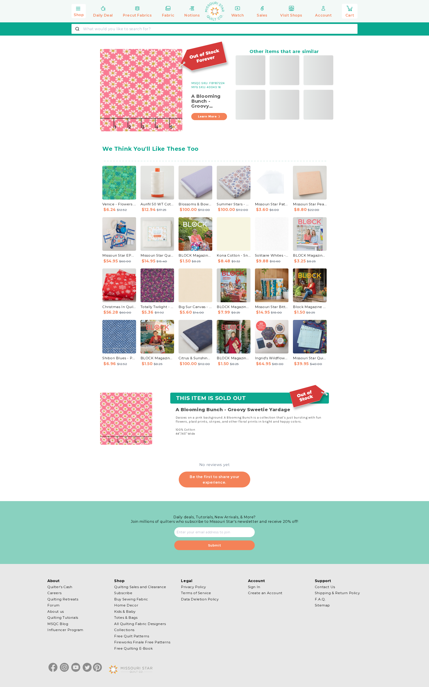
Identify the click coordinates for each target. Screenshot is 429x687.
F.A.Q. (320, 599)
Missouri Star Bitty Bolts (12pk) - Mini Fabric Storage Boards (272, 307)
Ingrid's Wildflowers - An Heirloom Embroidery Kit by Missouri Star (272, 358)
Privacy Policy (193, 587)
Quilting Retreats (62, 599)
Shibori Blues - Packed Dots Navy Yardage (119, 358)
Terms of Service (196, 593)
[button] (79, 10)
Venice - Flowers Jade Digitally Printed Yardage (119, 204)
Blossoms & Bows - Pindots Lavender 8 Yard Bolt (195, 204)
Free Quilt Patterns (131, 636)
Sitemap (322, 605)
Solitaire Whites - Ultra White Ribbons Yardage (272, 255)
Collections (124, 630)
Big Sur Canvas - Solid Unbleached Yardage (195, 307)
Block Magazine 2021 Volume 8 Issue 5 (310, 307)
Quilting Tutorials (62, 617)
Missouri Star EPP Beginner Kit (119, 255)
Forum (53, 605)
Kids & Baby (125, 611)
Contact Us (325, 587)
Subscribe (123, 593)
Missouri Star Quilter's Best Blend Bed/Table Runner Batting (157, 255)
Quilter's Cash (59, 587)
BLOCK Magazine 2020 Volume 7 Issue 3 (157, 358)
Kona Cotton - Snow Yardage (233, 255)
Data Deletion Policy (200, 599)
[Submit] (78, 29)
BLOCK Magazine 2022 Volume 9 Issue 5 (233, 358)
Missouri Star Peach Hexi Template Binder (310, 204)
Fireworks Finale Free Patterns (142, 642)
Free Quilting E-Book (133, 648)
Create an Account (265, 593)
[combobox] (214, 29)
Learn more (207, 116)
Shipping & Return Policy (337, 593)
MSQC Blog (57, 624)
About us (55, 611)
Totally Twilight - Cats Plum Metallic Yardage (157, 307)
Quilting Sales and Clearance (140, 587)
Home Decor (126, 605)
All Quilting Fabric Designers (140, 624)
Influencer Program (65, 630)
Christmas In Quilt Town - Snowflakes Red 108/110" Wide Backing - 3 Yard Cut (119, 307)
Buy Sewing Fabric (131, 599)
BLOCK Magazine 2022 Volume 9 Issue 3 (195, 255)
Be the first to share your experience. (214, 479)
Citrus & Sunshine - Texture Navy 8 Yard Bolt (195, 358)
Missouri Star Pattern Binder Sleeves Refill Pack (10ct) (272, 204)
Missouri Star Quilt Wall (310, 358)
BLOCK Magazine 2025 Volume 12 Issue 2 (310, 255)
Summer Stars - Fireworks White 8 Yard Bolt (233, 204)
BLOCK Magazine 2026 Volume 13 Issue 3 (233, 307)
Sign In (254, 587)
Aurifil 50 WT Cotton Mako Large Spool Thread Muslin (157, 204)
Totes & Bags (125, 617)
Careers (54, 593)
